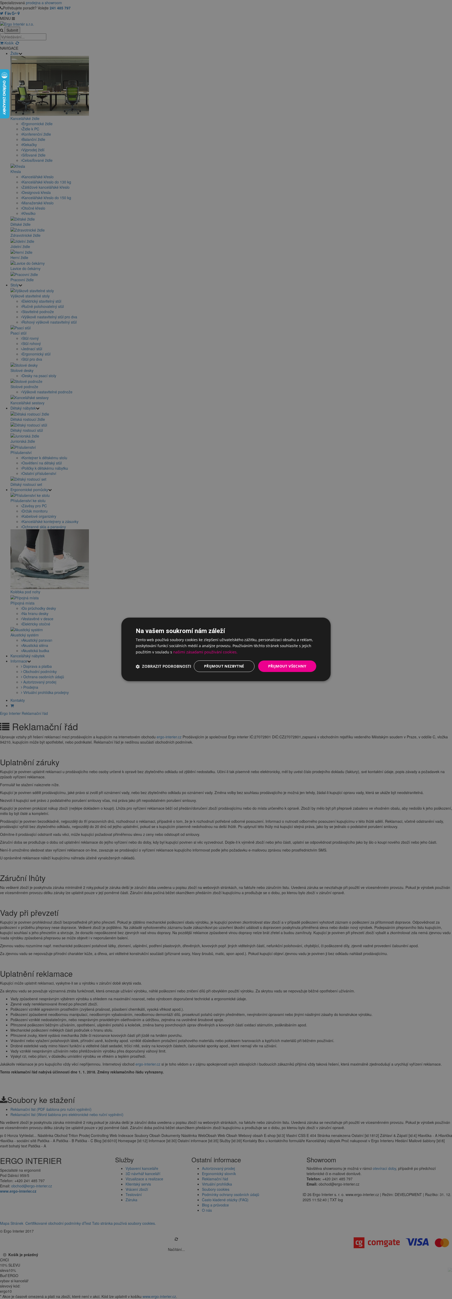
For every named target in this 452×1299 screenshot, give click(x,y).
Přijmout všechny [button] (287, 666)
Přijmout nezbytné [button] (224, 666)
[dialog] (226, 649)
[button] (163, 666)
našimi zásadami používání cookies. (205, 651)
